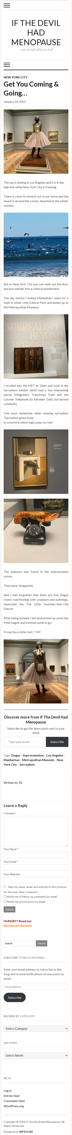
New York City (15, 77)
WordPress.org (14, 1106)
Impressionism (33, 755)
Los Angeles (54, 755)
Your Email (10, 861)
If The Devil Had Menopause (36, 32)
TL (20, 782)
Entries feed (11, 1095)
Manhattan (12, 760)
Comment (10, 813)
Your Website (12, 874)
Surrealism (27, 764)
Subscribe (57, 742)
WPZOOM (26, 1131)
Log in (8, 1090)
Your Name (10, 849)
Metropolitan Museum (38, 760)
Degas (15, 755)
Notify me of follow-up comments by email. (32, 896)
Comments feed (14, 1101)
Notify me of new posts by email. (26, 901)
